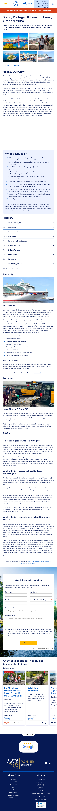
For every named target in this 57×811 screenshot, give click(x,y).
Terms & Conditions (13, 784)
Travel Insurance (13, 792)
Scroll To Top (28, 734)
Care (13, 787)
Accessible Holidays (13, 782)
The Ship (16, 65)
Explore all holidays (9, 668)
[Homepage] (22, 4)
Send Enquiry (28, 643)
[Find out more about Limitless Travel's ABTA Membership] (41, 805)
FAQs (13, 790)
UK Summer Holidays (13, 795)
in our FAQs (37, 373)
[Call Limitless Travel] (53, 4)
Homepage (13, 779)
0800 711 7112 (41, 796)
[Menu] (5, 4)
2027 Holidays (13, 798)
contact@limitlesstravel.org (41, 799)
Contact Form (41, 779)
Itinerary (7, 65)
